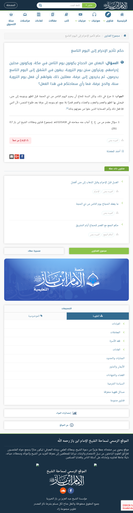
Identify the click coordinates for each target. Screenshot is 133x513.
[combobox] (63, 5)
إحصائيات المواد (64, 413)
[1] (67, 108)
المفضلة (10, 5)
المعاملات (115, 332)
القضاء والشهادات (115, 375)
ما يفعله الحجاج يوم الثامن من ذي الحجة (97, 204)
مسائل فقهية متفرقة (114, 392)
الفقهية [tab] (96, 316)
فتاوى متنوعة (117, 400)
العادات (116, 350)
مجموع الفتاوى (112, 36)
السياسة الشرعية (116, 383)
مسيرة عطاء (34, 251)
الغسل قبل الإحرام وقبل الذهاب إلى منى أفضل (94, 182)
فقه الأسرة (115, 341)
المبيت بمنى (113, 140)
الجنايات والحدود (115, 358)
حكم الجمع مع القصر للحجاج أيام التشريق (97, 225)
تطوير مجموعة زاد (66, 509)
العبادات (116, 324)
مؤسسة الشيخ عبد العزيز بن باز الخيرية (66, 498)
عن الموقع (65, 425)
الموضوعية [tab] (34, 316)
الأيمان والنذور (117, 367)
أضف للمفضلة (114, 151)
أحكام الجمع (108, 235)
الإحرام (96, 191)
